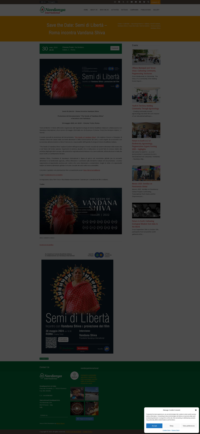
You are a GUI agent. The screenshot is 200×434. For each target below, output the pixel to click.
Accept (154, 426)
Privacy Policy (175, 430)
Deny (171, 426)
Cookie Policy (167, 430)
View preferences (189, 426)
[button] (196, 410)
